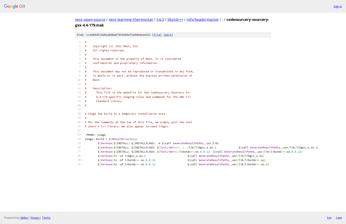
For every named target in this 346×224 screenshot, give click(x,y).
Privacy (35, 218)
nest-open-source (90, 19)
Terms (46, 218)
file (157, 34)
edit (168, 34)
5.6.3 (160, 19)
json (339, 217)
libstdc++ (175, 19)
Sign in (338, 6)
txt (329, 217)
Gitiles (24, 218)
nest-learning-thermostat (131, 19)
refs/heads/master (203, 19)
